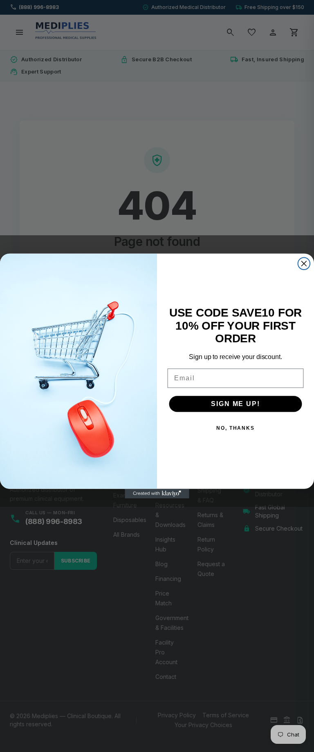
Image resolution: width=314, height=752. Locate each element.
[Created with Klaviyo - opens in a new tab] (157, 494)
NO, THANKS (235, 428)
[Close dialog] (304, 264)
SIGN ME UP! (235, 403)
